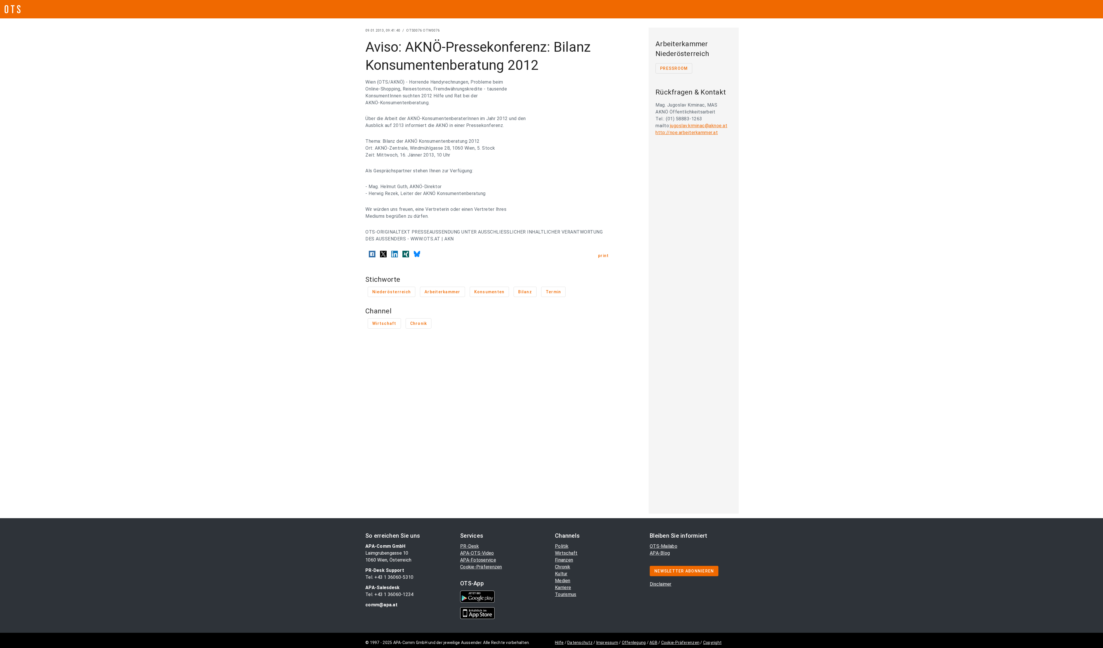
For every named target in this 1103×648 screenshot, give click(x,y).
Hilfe (559, 642)
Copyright (712, 642)
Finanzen (564, 560)
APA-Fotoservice (478, 560)
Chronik (562, 567)
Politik (561, 546)
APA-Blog (660, 553)
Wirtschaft (566, 553)
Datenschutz (580, 642)
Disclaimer (661, 584)
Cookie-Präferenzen (481, 567)
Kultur (561, 573)
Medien (562, 580)
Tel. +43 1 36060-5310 (389, 577)
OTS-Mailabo (663, 546)
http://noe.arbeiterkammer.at (686, 132)
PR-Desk (469, 546)
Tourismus (565, 594)
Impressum (607, 642)
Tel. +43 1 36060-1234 (389, 594)
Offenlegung (634, 642)
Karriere (563, 587)
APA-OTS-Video (477, 553)
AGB (653, 642)
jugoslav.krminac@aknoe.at (699, 125)
